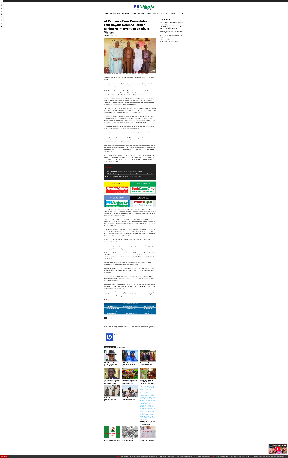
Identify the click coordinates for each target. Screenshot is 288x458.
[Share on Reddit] (1, 20)
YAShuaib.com (148, 313)
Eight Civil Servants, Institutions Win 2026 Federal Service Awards (124, 171)
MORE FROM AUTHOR (122, 347)
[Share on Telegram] (1, 14)
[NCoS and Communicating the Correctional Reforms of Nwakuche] (112, 391)
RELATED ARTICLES (110, 347)
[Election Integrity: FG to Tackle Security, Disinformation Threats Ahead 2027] (148, 402)
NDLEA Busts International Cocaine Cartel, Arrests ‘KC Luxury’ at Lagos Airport (147, 440)
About (109, 1)
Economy (133, 13)
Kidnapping (123, 318)
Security (148, 13)
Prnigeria (107, 35)
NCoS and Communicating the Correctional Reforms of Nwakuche (111, 399)
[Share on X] (1, 8)
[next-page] (107, 445)
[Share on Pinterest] (1, 17)
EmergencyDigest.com (112, 308)
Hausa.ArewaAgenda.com (130, 313)
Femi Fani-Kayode (115, 318)
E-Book (173, 13)
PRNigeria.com (112, 306)
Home (105, 1)
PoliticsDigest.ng (130, 308)
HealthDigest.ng (112, 311)
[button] (182, 13)
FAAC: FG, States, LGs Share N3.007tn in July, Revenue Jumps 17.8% (112, 440)
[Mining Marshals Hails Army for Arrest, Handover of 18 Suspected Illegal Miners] (130, 373)
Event (167, 13)
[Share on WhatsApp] (1, 2)
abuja (109, 318)
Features (155, 13)
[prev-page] (105, 445)
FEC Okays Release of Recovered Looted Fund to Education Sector (124, 176)
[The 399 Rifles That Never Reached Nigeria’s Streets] (130, 391)
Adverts (113, 1)
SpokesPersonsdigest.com (130, 311)
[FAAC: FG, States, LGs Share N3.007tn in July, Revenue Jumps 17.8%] (112, 432)
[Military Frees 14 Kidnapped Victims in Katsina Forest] (148, 355)
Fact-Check (125, 13)
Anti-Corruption (115, 13)
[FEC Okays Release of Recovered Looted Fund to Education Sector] (130, 355)
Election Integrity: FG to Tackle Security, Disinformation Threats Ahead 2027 (147, 423)
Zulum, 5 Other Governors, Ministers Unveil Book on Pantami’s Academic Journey (116, 327)
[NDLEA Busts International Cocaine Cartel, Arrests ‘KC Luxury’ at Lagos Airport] (148, 432)
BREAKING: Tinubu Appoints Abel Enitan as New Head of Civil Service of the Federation (130, 174)
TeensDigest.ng (148, 311)
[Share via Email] (1, 23)
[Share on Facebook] (1, 5)
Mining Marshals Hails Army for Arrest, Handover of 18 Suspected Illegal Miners (129, 382)
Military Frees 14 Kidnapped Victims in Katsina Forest (171, 36)
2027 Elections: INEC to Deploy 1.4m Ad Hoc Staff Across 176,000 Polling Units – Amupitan (148, 382)
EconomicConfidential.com (130, 306)
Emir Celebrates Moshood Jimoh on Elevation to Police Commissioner (144, 327)
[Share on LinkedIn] (1, 11)
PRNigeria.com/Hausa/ (148, 306)
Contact (117, 1)
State (162, 13)
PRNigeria (108, 300)
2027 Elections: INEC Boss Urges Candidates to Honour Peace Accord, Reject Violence (112, 382)
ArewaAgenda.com (112, 313)
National (141, 13)
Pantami (128, 318)
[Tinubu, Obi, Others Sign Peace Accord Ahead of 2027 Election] (130, 432)
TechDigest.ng (148, 308)
